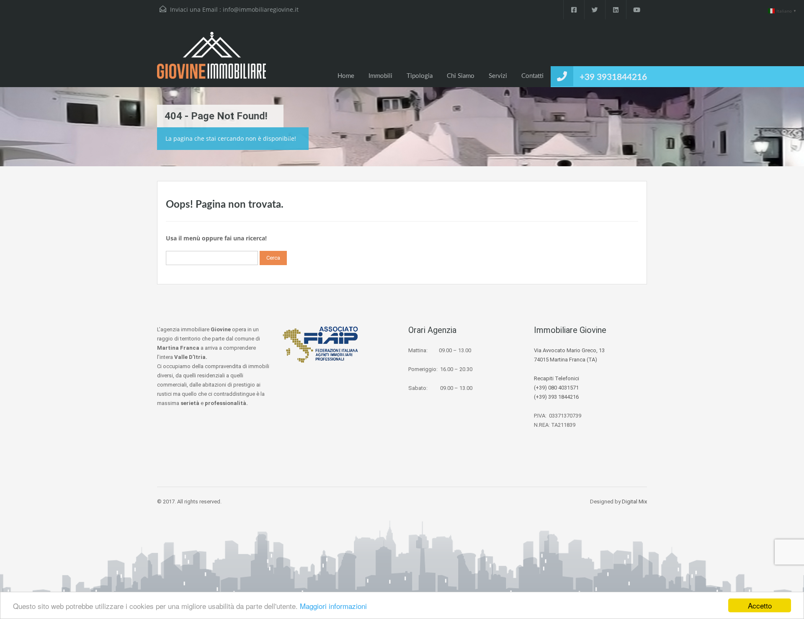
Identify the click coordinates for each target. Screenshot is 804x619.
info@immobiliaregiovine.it (261, 9)
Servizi (498, 76)
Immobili (380, 76)
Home (346, 76)
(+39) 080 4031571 (556, 387)
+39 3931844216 (613, 77)
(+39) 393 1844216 (556, 397)
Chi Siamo (460, 76)
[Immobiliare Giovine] (211, 59)
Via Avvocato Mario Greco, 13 (569, 350)
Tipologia (420, 76)
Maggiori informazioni (333, 606)
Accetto (760, 605)
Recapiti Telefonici (556, 378)
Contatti (532, 76)
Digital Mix (634, 501)
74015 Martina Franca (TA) (565, 359)
